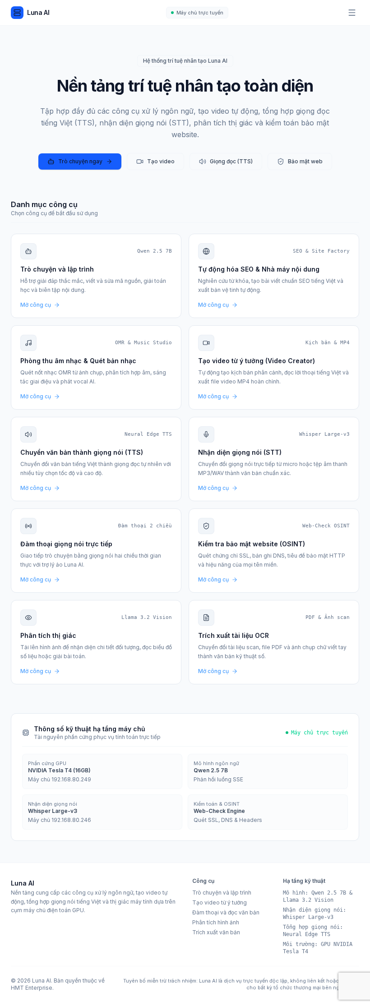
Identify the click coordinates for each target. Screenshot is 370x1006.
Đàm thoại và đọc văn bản (225, 912)
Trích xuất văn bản (216, 932)
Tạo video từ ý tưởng (219, 902)
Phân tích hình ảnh (215, 922)
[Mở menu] (352, 12)
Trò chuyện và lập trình (221, 892)
